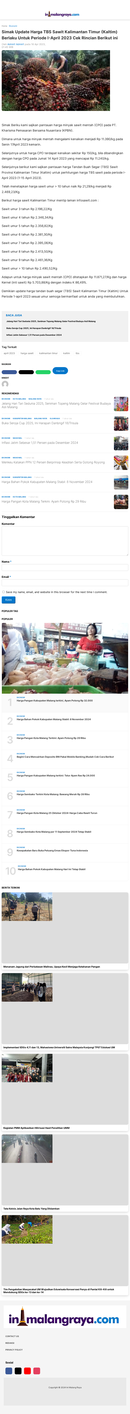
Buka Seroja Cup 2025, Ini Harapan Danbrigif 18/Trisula (40, 423)
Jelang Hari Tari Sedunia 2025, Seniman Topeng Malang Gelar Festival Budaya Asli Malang (56, 405)
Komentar (8, 523)
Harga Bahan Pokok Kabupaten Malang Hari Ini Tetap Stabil (51, 869)
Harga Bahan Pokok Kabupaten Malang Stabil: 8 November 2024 (47, 482)
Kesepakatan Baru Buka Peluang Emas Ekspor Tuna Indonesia (52, 850)
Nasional (17, 438)
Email (6, 577)
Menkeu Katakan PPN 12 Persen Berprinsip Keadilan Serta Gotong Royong (53, 462)
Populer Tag (10, 611)
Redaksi (9, 1343)
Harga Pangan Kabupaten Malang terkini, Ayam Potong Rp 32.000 (55, 700)
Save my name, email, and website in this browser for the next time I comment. (56, 592)
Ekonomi (6, 399)
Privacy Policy (14, 1349)
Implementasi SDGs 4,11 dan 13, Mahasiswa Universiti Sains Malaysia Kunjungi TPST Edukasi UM (59, 1047)
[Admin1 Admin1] (6, 384)
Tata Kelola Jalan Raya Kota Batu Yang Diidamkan (31, 1208)
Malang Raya (35, 399)
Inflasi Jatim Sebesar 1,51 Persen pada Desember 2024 (40, 442)
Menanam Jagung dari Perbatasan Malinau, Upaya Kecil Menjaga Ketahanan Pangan (51, 966)
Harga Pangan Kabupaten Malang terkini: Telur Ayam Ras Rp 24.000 (56, 775)
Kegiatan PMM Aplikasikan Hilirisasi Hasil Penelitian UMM (36, 1127)
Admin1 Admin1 (15, 44)
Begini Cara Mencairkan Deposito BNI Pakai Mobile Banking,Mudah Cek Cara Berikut (65, 756)
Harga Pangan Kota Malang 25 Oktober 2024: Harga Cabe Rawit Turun (57, 813)
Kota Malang (19, 399)
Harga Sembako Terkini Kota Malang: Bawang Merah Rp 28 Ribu (53, 794)
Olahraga (55, 418)
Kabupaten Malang (22, 418)
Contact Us (12, 1336)
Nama (7, 561)
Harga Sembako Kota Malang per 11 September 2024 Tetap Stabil (54, 831)
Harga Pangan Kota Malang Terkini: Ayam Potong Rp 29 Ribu (44, 501)
